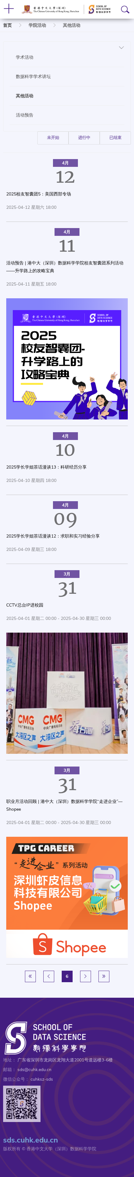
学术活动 (24, 57)
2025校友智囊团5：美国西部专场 (38, 194)
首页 (7, 25)
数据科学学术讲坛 (33, 76)
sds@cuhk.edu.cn (34, 1070)
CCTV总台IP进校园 (24, 605)
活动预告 (24, 115)
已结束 (115, 137)
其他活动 (24, 95)
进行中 (84, 137)
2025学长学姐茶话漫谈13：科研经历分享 (46, 467)
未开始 (53, 137)
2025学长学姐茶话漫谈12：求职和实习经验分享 (53, 536)
